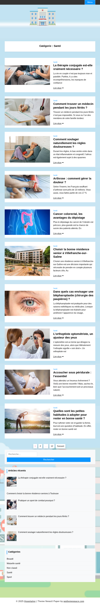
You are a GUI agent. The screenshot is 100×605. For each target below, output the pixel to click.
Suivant (60, 446)
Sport (9, 577)
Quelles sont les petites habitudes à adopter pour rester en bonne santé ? (70, 414)
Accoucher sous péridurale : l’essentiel (72, 374)
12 (52, 446)
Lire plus (57, 88)
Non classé (12, 568)
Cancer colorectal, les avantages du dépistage (69, 215)
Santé (55, 62)
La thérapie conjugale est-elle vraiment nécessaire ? (72, 67)
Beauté (10, 559)
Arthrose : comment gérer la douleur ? (72, 180)
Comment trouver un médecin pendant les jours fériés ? (73, 105)
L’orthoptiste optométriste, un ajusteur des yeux (73, 335)
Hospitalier (30, 601)
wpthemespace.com (74, 601)
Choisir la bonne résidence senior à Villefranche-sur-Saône (71, 253)
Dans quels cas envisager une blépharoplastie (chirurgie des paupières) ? (73, 295)
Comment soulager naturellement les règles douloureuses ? (69, 143)
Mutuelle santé (13, 563)
